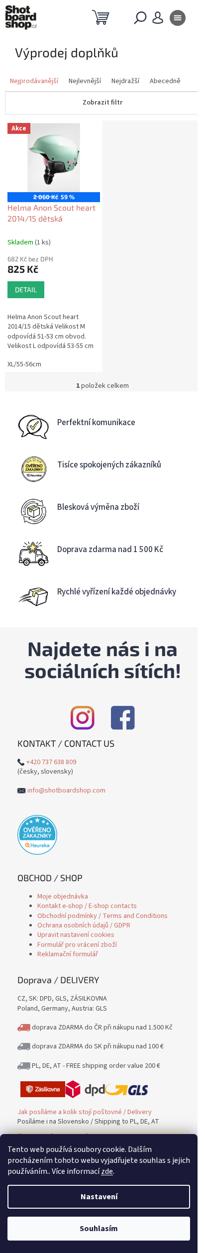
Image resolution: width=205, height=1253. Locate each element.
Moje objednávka (62, 897)
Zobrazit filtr (102, 103)
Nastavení (99, 1196)
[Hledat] (140, 20)
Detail (26, 289)
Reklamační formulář (67, 954)
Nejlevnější (85, 81)
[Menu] (178, 20)
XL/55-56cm (24, 364)
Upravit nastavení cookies (75, 935)
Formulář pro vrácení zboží (77, 945)
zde (107, 1171)
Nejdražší (125, 81)
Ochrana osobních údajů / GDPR (83, 925)
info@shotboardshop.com (66, 791)
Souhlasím (99, 1228)
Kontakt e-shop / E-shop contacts (87, 906)
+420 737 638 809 (51, 762)
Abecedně (165, 81)
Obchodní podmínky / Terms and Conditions (102, 916)
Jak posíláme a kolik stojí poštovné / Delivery (84, 1112)
